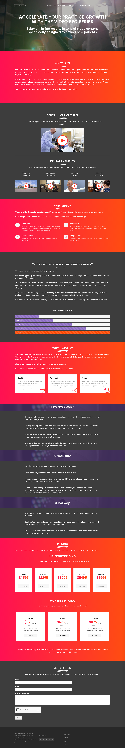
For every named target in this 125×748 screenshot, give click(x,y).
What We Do (51, 5)
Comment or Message (22, 693)
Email (17, 686)
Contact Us (72, 5)
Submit (19, 717)
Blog (65, 741)
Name (17, 679)
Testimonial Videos (85, 5)
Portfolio (61, 5)
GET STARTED (24, 586)
